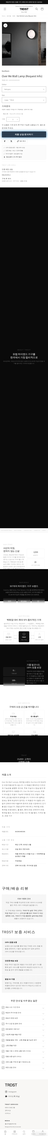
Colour (4, 84)
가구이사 (7, 1113)
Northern (5, 71)
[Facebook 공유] (5, 141)
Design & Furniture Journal (13, 1127)
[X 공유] (11, 141)
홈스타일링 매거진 (10, 1124)
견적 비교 (8, 1110)
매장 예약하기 (6, 174)
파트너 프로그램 (10, 1107)
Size (3, 95)
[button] (5, 9)
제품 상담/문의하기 (24, 134)
